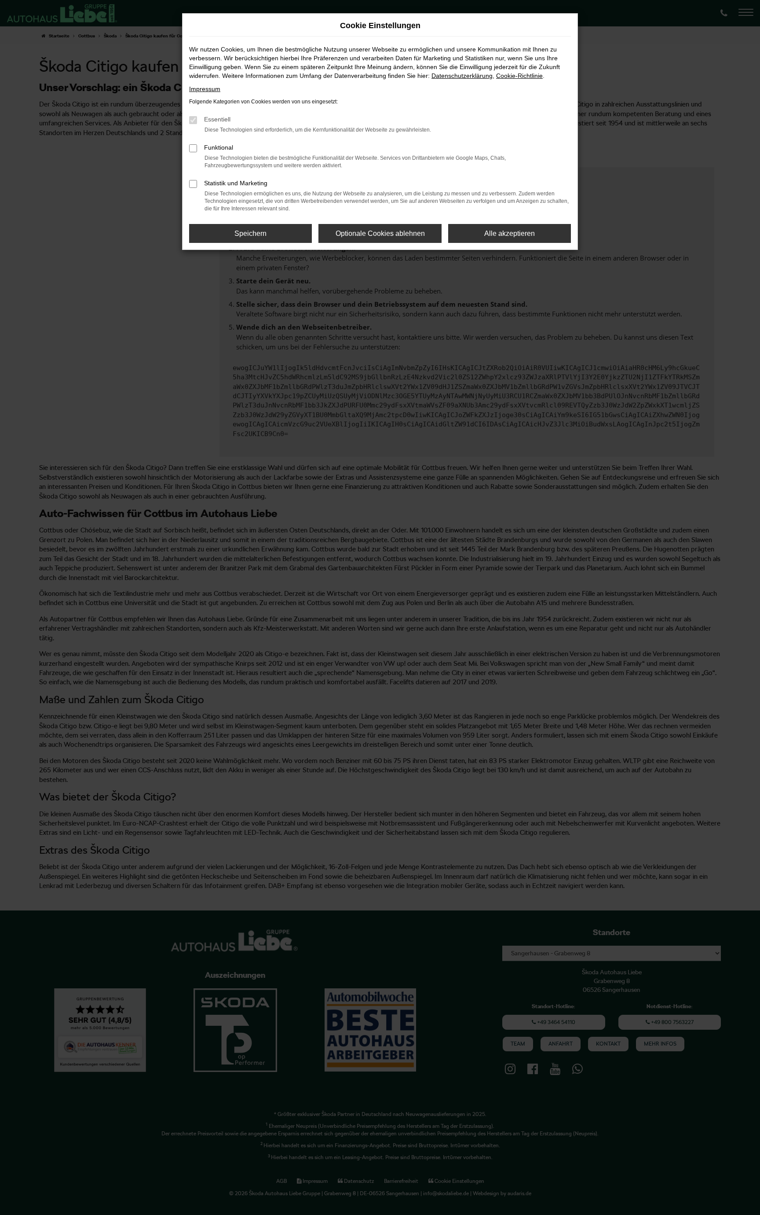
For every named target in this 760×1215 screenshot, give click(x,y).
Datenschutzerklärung (462, 75)
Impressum (204, 88)
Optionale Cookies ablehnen (380, 233)
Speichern (250, 233)
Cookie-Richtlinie (519, 75)
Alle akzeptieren (509, 233)
